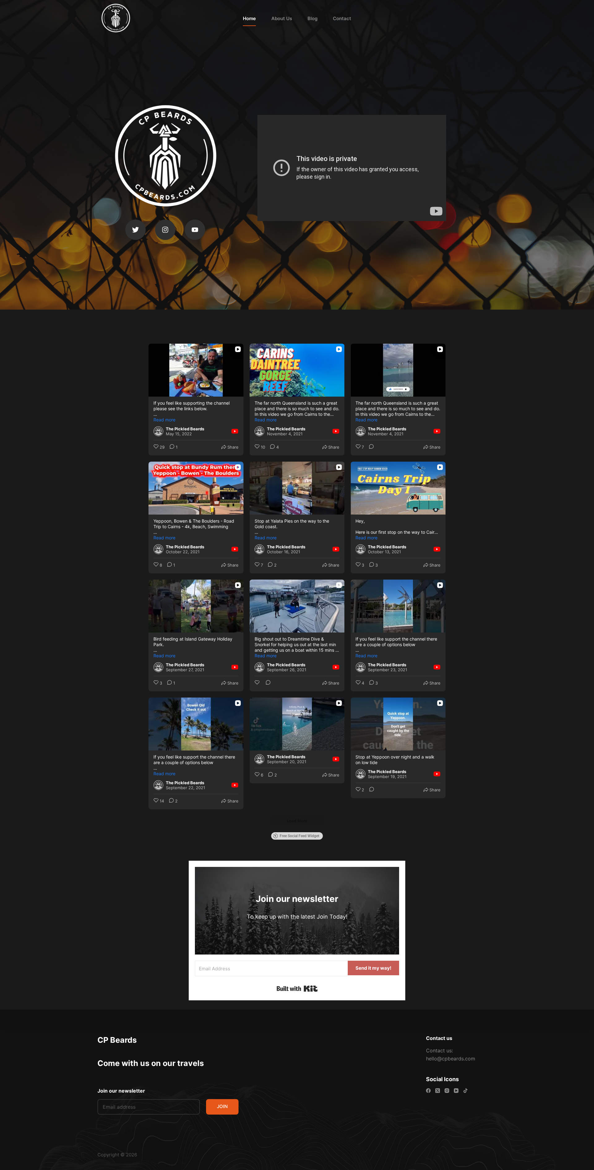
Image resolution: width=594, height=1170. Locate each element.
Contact (342, 18)
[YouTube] (456, 1090)
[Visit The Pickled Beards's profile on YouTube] (158, 431)
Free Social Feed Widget (299, 836)
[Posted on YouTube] (235, 431)
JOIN (222, 1106)
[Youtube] (195, 230)
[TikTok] (465, 1090)
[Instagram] (165, 230)
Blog (312, 18)
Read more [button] (164, 419)
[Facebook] (428, 1090)
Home (249, 18)
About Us (281, 18)
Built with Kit (297, 988)
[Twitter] (135, 230)
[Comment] (369, 447)
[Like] (258, 683)
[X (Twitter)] (437, 1090)
